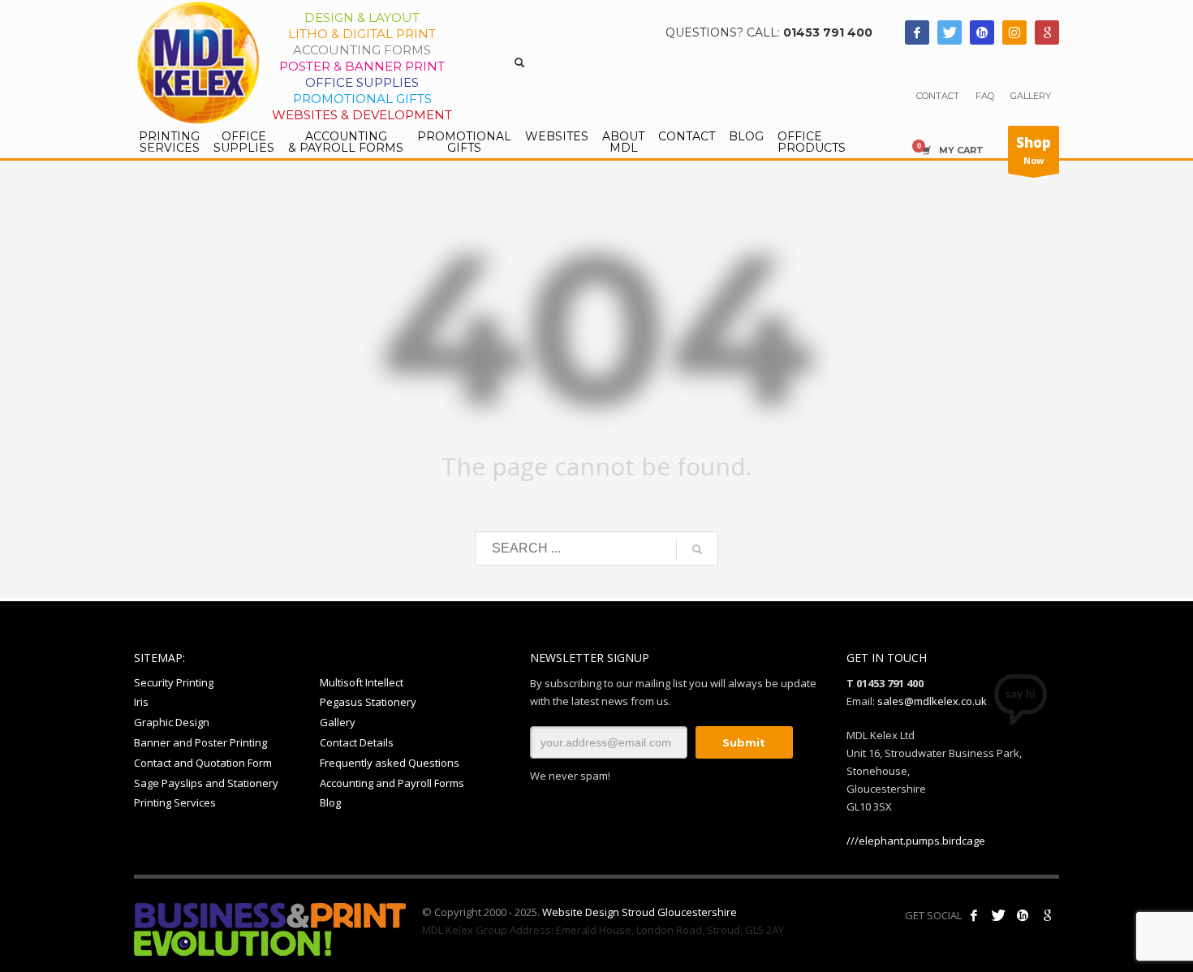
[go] (697, 549)
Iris (141, 702)
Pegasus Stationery (368, 702)
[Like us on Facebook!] (974, 915)
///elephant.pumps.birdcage (915, 840)
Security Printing (173, 682)
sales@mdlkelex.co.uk (932, 701)
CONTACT (937, 95)
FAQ (985, 95)
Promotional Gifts (362, 98)
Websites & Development (362, 115)
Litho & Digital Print (362, 33)
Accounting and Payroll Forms (392, 783)
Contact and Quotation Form (203, 762)
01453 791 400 (827, 32)
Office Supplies (362, 82)
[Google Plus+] (1047, 915)
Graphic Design (171, 722)
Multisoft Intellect (361, 682)
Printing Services (175, 802)
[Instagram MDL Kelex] (1014, 32)
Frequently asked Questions (389, 762)
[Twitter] (949, 32)
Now (1033, 149)
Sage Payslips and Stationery (206, 783)
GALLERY (1030, 95)
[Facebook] (917, 32)
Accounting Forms (362, 50)
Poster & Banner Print (362, 66)
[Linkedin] (982, 32)
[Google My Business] (1047, 32)
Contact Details (357, 742)
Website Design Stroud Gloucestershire (639, 912)
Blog (330, 802)
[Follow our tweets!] (998, 915)
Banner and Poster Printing (200, 742)
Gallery (337, 722)
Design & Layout (362, 17)
